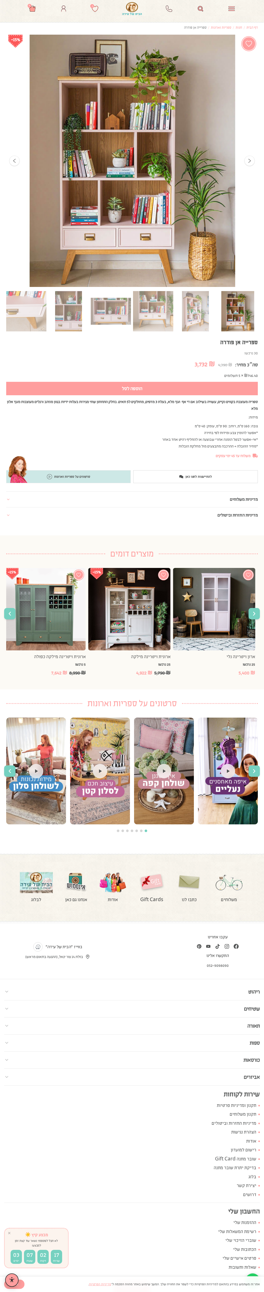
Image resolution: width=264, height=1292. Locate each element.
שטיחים (252, 1009)
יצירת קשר (246, 1185)
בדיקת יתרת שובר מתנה (235, 1167)
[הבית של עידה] (132, 8)
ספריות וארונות (221, 27)
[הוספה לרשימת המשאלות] (249, 44)
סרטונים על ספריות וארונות (72, 476)
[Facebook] (236, 946)
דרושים (249, 1194)
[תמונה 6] (26, 311)
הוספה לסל (132, 388)
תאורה (253, 1026)
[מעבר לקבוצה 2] (141, 831)
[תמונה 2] (195, 311)
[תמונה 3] (153, 311)
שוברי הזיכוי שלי (240, 1240)
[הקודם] (14, 161)
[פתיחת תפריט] (231, 8)
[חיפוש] (200, 8)
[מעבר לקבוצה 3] (136, 831)
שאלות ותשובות (242, 1267)
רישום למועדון (243, 1149)
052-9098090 (218, 965)
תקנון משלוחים (243, 1114)
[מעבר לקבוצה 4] (132, 831)
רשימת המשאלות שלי (237, 1231)
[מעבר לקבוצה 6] (122, 831)
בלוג (252, 1176)
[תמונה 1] (238, 311)
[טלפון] (169, 8)
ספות (255, 1043)
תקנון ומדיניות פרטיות (236, 1105)
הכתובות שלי (244, 1249)
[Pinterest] (199, 946)
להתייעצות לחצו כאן (198, 476)
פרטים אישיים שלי (239, 1258)
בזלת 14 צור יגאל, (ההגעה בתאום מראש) (54, 957)
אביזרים (252, 1077)
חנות (239, 27)
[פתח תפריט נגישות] (12, 1280)
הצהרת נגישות (243, 1132)
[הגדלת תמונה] (132, 161)
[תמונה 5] (68, 311)
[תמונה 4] (111, 311)
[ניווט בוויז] (38, 947)
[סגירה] (9, 1233)
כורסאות (252, 1060)
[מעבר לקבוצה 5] (127, 831)
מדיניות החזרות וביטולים (234, 1123)
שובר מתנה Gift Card (235, 1159)
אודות (251, 1141)
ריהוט (254, 991)
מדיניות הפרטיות (100, 1284)
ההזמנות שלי (244, 1222)
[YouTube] (208, 946)
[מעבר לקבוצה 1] (146, 831)
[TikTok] (217, 946)
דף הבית (252, 27)
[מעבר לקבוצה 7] (118, 831)
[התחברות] (63, 8)
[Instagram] (226, 946)
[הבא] (249, 161)
